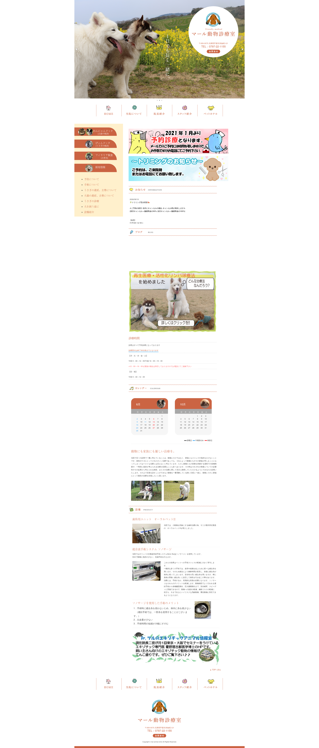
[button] (77, 49)
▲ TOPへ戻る (215, 669)
